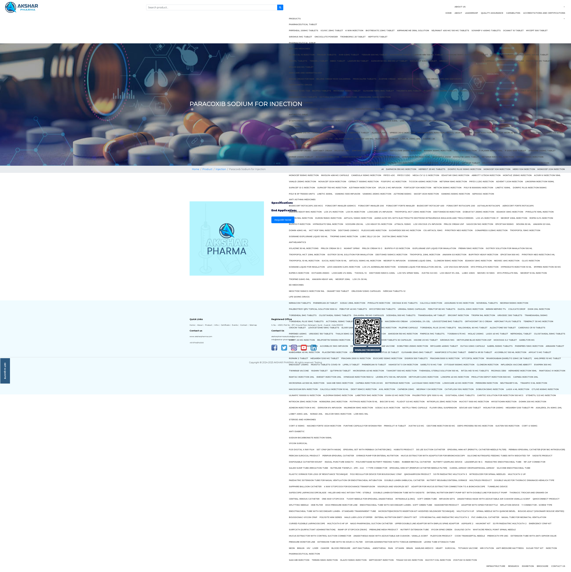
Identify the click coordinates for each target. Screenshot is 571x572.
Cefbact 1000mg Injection (363, 181)
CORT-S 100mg (297, 426)
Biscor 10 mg (387, 401)
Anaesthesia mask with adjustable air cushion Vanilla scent (493, 499)
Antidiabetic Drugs (300, 84)
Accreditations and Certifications (544, 13)
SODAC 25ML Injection (352, 303)
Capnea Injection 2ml (525, 377)
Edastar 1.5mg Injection (455, 175)
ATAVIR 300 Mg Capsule (481, 61)
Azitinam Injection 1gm (362, 187)
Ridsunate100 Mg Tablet (370, 109)
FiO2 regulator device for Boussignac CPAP (376, 474)
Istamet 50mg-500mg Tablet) (440, 91)
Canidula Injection (427, 163)
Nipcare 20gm (405, 79)
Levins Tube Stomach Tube (439, 542)
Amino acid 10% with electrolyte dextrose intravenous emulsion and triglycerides (423, 218)
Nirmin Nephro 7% (496, 309)
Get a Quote (5, 371)
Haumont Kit (483, 523)
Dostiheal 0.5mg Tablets (460, 395)
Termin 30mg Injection (325, 560)
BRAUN (300, 548)
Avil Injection (387, 389)
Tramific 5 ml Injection (533, 383)
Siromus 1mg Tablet (300, 36)
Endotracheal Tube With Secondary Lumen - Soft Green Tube (396, 505)
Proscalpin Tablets (364, 79)
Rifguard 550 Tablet (547, 121)
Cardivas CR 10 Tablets (531, 327)
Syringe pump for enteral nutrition (377, 455)
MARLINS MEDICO (424, 548)
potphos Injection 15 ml (364, 401)
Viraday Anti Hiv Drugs (452, 61)
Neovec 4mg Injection (506, 260)
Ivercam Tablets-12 (394, 291)
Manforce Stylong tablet (450, 352)
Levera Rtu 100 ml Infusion (391, 377)
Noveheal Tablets (487, 303)
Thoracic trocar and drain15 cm (528, 492)
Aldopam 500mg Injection (338, 395)
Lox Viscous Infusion (456, 267)
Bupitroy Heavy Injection (483, 254)
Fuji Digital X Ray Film (301, 449)
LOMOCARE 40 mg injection (458, 383)
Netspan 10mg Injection (453, 181)
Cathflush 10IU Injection (459, 389)
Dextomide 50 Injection (446, 212)
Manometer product (446, 505)
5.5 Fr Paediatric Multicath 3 (450, 474)
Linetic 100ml (502, 187)
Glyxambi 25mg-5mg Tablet (417, 352)
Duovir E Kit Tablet (501, 54)
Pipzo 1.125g (403, 175)
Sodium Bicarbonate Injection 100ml (310, 437)
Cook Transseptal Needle (470, 536)
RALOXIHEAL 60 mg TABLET (472, 327)
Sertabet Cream (322, 150)
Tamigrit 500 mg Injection (401, 370)
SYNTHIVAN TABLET (400, 54)
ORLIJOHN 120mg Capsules (366, 291)
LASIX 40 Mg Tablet (497, 333)
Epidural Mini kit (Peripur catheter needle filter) (418, 468)
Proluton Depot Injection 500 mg (491, 377)
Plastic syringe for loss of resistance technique (318, 474)
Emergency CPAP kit (540, 523)
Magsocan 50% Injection (303, 389)
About (458, 13)
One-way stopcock (333, 499)
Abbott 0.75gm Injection (486, 175)
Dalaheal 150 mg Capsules (369, 315)
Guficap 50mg (380, 150)
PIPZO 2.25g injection (481, 181)
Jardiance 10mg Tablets (303, 97)
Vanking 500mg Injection (455, 194)
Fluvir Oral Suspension (443, 407)
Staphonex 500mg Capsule (304, 121)
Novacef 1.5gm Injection (332, 181)
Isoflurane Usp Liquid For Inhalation (434, 248)
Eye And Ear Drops (451, 79)
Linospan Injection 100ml (539, 181)
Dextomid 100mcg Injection (391, 254)
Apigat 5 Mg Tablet (540, 352)
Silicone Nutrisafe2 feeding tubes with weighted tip (498, 455)
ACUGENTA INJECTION (327, 157)
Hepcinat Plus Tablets (507, 321)
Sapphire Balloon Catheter (305, 486)
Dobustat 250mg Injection (478, 212)
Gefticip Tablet (471, 163)
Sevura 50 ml (523, 224)
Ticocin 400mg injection (423, 181)
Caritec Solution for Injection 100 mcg (500, 395)
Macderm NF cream (300, 150)
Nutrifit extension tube (414, 529)
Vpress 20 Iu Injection (402, 132)
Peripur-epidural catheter (338, 455)
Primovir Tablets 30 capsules (394, 340)
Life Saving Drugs (299, 297)
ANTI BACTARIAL (361, 548)
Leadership (471, 13)
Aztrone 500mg (402, 194)
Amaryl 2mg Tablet (470, 91)
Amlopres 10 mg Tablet (547, 358)
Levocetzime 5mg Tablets (447, 321)
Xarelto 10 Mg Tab (431, 364)
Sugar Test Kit (534, 548)
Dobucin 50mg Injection (490, 389)
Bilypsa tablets (321, 91)
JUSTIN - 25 (429, 139)
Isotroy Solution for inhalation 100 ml (509, 248)
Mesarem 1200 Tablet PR (519, 407)
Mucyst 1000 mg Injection (474, 401)
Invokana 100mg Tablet (347, 91)
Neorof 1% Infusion (394, 260)
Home (448, 13)
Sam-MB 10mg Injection (340, 383)
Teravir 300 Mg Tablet (374, 54)
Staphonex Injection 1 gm (337, 121)
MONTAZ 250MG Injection (517, 175)
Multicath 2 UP (517, 474)
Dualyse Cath (462, 529)
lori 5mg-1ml (361, 414)
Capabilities (513, 13)
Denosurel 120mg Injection (375, 97)
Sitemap (253, 325)
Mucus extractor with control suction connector (320, 536)
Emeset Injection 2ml (329, 377)
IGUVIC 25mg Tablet (332, 30)
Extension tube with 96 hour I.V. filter (340, 542)
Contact (243, 325)
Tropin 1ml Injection (483, 315)
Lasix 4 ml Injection (517, 389)
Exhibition (528, 566)
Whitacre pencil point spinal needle (494, 529)
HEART (439, 548)
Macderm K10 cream (396, 321)
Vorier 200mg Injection (529, 157)
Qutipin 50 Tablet (340, 370)
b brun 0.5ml (390, 121)
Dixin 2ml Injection (539, 309)
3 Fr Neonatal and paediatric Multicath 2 (444, 517)
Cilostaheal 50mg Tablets (549, 333)
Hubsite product (404, 449)
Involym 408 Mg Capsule (335, 175)
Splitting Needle (299, 505)
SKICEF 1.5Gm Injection (426, 194)
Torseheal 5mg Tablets (303, 315)
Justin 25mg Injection (395, 236)
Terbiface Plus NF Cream (355, 157)
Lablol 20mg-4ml (410, 139)
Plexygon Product (441, 536)
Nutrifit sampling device (447, 462)
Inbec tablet (337, 61)
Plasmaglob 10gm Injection (369, 163)
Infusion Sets (447, 499)
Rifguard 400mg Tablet (444, 346)
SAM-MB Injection (299, 560)
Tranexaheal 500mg (536, 315)
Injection (551, 548)
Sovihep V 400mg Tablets (486, 30)
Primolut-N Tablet (395, 426)
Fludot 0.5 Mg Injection (411, 401)
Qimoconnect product (546, 499)
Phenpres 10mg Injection (529, 346)
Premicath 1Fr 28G (497, 536)
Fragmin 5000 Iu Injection (444, 358)
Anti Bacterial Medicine (303, 144)
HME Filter (317, 505)
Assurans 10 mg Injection (459, 303)
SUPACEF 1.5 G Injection (302, 187)
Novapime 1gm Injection (386, 157)
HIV (308, 548)
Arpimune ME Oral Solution (413, 30)
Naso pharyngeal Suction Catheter (371, 523)
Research (513, 566)
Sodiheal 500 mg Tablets (400, 315)
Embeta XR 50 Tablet (480, 352)
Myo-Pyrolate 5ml (507, 273)
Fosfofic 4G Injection (393, 181)
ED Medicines (296, 285)
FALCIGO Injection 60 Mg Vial (336, 109)
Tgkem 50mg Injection (301, 163)
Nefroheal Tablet (521, 333)
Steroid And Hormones (302, 419)
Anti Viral (295, 126)
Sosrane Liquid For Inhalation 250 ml (420, 267)
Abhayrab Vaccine (384, 346)
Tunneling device (497, 486)
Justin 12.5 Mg (416, 426)
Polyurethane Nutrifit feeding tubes (378, 462)
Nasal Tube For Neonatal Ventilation (524, 517)
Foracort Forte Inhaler (400, 205)
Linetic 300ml (325, 194)
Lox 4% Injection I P (487, 218)
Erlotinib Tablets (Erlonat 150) (500, 163)
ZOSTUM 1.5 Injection (465, 560)
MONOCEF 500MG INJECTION (304, 175)
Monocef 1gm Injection (497, 169)
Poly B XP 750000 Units (302, 194)
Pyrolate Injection (379, 303)
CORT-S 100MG (529, 426)
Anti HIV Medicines (299, 48)
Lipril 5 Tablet (351, 364)
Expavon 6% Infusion (330, 407)
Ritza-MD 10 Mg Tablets (475, 370)
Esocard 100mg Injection (387, 358)
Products (295, 18)
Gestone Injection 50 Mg (440, 426)
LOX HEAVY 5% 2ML (450, 273)
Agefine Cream (387, 79)
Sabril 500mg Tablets (500, 346)
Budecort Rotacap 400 (430, 205)
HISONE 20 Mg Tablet (426, 340)
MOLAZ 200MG (476, 333)
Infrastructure (495, 566)
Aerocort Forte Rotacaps (518, 205)
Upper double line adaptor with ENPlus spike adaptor (427, 523)
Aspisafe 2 (467, 523)
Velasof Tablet (344, 139)
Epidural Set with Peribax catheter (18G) (367, 449)
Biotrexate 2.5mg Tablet (380, 30)
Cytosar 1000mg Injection (459, 364)
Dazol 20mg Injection (470, 309)
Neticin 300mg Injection (447, 187)
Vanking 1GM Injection (400, 163)
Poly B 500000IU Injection (478, 187)
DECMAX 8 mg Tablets (405, 303)
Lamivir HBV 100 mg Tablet (428, 54)
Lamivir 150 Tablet (358, 61)
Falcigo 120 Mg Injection (400, 109)
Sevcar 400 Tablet (470, 407)
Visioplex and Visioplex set (393, 486)
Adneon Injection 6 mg (302, 407)
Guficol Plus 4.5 (450, 163)
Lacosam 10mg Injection (426, 383)
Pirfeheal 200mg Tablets (303, 30)
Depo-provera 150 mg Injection (475, 426)
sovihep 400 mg (364, 139)
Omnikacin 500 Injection (416, 157)
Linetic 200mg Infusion (413, 121)
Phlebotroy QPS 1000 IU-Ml (427, 395)
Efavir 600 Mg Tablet (301, 67)
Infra (216, 325)
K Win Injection (354, 30)
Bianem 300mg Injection (437, 150)
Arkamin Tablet (555, 346)
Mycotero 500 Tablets (382, 309)
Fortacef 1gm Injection (417, 187)
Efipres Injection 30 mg (547, 267)
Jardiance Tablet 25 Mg (498, 91)
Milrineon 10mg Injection (358, 407)
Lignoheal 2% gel (420, 321)
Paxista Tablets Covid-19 (325, 364)
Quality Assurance (492, 13)
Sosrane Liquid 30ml (420, 260)
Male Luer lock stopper (358, 517)
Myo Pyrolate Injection (484, 267)
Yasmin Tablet (319, 370)
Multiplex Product (480, 480)
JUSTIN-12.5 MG (429, 273)
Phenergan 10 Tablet (374, 364)
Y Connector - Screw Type (537, 505)
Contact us (558, 566)
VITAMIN (399, 548)
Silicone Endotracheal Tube (513, 468)
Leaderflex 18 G (474, 462)
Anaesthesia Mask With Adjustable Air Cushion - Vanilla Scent (390, 536)
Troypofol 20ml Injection (425, 254)
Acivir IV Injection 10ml (547, 175)
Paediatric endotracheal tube (503, 462)
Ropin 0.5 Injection (530, 132)
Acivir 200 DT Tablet (335, 132)
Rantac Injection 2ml (301, 377)
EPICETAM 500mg (504, 224)
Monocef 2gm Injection (551, 169)
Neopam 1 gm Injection (429, 389)
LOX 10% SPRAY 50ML (408, 273)
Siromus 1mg (447, 340)
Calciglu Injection (431, 303)
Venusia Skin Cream (427, 79)
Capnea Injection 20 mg (369, 383)
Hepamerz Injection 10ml (522, 370)
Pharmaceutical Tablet (303, 24)
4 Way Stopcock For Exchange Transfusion (349, 486)
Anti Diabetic (297, 431)
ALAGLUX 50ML (379, 132)
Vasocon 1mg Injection (479, 224)
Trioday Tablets (326, 54)
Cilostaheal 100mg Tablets (335, 315)
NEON (292, 548)
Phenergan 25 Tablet (325, 303)
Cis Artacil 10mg (433, 230)
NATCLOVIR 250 (324, 139)
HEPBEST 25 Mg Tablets (432, 169)
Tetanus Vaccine (468, 548)
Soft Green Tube (427, 499)
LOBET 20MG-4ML (298, 414)
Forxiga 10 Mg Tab (299, 91)
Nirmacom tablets (300, 303)
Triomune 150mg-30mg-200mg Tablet (467, 54)
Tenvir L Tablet (319, 61)
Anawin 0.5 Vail (542, 224)
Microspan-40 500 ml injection (306, 383)
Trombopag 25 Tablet (353, 36)
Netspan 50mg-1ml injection (498, 157)
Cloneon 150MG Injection (448, 260)
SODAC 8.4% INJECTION (387, 407)
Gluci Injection (531, 260)
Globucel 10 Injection (301, 54)
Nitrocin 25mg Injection (303, 401)
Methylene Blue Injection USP (474, 340)
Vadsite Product (542, 455)
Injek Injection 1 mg (485, 132)
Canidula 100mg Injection (366, 175)
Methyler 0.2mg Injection (423, 377)
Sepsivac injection (483, 194)
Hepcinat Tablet (359, 132)
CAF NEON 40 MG (508, 132)
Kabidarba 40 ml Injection (304, 352)
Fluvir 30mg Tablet (386, 139)
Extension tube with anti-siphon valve (533, 536)
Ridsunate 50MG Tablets (303, 109)
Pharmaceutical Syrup (302, 43)
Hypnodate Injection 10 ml (516, 267)
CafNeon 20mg (405, 389)
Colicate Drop (516, 309)
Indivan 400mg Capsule (510, 61)
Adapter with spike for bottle (479, 505)
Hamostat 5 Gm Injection (403, 364)
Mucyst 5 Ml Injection (438, 560)
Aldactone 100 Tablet (503, 327)
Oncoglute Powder (326, 36)
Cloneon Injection (487, 364)
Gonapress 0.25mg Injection (491, 230)
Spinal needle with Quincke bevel (496, 511)
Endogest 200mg (299, 364)
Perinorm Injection (487, 383)
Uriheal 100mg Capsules (412, 309)
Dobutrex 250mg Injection (412, 346)
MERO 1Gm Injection (524, 169)
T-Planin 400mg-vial (491, 150)
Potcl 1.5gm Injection (459, 132)
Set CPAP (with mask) (329, 449)
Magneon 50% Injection (431, 132)
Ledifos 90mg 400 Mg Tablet (531, 54)
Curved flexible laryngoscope (307, 523)
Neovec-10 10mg (486, 273)
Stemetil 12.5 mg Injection (541, 395)
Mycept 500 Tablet (537, 30)
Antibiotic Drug (298, 114)
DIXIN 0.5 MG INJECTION (397, 395)
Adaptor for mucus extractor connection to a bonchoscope (448, 486)
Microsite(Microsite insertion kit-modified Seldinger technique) (416, 511)
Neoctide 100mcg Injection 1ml (306, 291)
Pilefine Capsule (408, 327)
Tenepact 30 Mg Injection (538, 321)
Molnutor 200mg (493, 407)
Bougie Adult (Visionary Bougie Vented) (541, 511)
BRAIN (409, 548)
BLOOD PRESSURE (340, 548)
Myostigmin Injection (503, 401)
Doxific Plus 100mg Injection (464, 169)
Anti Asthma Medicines (302, 199)
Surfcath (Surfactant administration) (312, 529)
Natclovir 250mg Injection (406, 150)
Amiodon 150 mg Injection (403, 333)
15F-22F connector (534, 462)
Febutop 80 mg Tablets (441, 309)
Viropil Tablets (298, 61)
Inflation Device (509, 505)
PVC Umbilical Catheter (485, 517)
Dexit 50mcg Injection (364, 389)
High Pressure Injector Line (341, 505)
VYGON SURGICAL (298, 443)
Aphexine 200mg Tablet (542, 150)
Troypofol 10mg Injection (525, 230)
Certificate (225, 325)
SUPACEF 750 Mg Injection (332, 187)
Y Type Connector (376, 468)
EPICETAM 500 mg (510, 254)
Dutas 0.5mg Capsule (472, 346)
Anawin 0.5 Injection (454, 254)
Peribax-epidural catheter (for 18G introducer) (537, 449)
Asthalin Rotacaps (488, 205)
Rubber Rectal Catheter (416, 462)
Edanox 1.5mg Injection (510, 212)
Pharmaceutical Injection (304, 554)
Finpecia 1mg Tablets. (432, 333)
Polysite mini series (331, 517)
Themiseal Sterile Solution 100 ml (439, 370)
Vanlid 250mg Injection (302, 181)
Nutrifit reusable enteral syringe (447, 480)
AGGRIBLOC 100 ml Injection (510, 352)
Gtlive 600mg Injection (545, 389)
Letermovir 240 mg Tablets (305, 132)
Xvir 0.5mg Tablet (349, 54)
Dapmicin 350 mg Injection (401, 169)
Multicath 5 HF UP (337, 523)
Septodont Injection (381, 560)
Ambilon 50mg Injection (535, 163)
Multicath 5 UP (465, 511)
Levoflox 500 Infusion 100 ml (516, 121)
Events (235, 325)
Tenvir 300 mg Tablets (539, 61)
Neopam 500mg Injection (514, 303)
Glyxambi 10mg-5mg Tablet (378, 91)
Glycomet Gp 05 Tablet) (528, 91)
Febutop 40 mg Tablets (353, 309)
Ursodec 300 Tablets (509, 315)
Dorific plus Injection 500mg (530, 187)
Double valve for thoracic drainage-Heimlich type (524, 480)
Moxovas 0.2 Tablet (505, 340)
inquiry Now (282, 219)
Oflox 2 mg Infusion (389, 187)
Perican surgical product (304, 455)
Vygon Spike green (441, 529)
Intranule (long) (405, 499)
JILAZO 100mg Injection (353, 560)
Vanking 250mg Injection (377, 194)
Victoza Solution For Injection (338, 97)
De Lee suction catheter (430, 449)
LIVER (315, 548)
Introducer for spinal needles (487, 474)
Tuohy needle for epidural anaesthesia (369, 499)
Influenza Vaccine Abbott (516, 364)
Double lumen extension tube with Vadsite (398, 492)
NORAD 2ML (316, 414)
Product (207, 169)
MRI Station (487, 548)
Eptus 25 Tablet (389, 352)
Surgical (450, 548)
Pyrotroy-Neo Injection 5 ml (538, 254)
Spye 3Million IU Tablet (367, 121)
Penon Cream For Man (301, 79)
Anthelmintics (297, 242)
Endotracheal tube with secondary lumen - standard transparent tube (332, 511)
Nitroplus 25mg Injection (442, 401)
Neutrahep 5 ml (509, 383)
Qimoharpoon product (417, 474)
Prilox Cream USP (454, 224)
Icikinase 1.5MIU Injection (364, 352)
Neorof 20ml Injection (514, 218)
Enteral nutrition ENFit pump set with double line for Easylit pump (467, 492)
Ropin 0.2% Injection (541, 218)
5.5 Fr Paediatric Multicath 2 (510, 523)
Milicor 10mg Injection (338, 414)
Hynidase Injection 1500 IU (358, 377)
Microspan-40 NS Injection (368, 370)
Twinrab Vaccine (299, 370)
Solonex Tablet (488, 121)
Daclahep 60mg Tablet (423, 61)
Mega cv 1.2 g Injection (426, 175)
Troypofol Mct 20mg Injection (413, 212)
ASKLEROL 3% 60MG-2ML (549, 407)
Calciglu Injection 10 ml (334, 389)
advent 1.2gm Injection (509, 181)
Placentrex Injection (334, 352)
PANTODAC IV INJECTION (552, 370)
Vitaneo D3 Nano (553, 132)
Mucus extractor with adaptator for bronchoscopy (433, 455)
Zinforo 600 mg (361, 150)
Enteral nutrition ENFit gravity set (396, 517)
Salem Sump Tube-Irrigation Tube (308, 468)
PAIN (390, 548)
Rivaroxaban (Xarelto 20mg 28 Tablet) (509, 358)
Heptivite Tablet (378, 36)
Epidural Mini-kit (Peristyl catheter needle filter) (476, 449)
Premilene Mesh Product (383, 529)
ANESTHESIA (379, 548)
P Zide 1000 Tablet (515, 150)
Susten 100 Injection (507, 426)
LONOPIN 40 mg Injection (455, 377)
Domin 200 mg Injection (532, 401)
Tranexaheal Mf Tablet (431, 315)
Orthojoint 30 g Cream (478, 321)
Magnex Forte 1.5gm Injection (324, 426)
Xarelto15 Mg (527, 340)
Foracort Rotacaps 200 (461, 205)
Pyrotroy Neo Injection (459, 230)
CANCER (325, 548)
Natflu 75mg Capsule (414, 407)
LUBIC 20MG (468, 273)
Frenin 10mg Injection (470, 248)
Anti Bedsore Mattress (510, 548)
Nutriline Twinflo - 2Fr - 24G (347, 468)
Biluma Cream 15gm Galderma (333, 79)
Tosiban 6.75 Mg (456, 333)
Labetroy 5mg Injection (369, 395)
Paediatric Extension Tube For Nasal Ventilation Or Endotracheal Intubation (335, 480)
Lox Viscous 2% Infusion (427, 224)
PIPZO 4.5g (389, 175)
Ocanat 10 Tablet (513, 30)
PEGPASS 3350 (498, 370)
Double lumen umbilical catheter (404, 480)
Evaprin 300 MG (542, 364)
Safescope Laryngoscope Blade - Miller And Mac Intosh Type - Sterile (330, 492)
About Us (460, 6)
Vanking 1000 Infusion (347, 194)
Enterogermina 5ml (440, 121)
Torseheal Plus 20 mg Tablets (438, 327)
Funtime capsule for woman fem (362, 426)
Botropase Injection (397, 383)
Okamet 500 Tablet (338, 291)
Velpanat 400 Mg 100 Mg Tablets (450, 30)
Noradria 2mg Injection (333, 401)
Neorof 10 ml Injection (533, 273)
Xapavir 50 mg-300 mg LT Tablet (389, 61)
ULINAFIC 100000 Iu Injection (305, 395)
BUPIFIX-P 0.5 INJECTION (397, 248)
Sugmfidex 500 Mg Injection (405, 230)
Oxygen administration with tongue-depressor (393, 542)
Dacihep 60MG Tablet (301, 139)
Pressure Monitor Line (302, 542)
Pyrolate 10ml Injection (539, 212)
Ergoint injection (458, 315)
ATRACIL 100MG (402, 224)
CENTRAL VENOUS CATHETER (304, 499)
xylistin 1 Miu (341, 150)
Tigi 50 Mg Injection (465, 150)
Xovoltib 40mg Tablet (466, 157)
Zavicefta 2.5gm (441, 157)
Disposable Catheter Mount (305, 462)
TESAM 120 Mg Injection (409, 560)
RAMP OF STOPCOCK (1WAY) (352, 529)
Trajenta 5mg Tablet (408, 91)
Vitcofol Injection (473, 358)
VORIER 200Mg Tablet (301, 157)
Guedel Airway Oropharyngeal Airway (472, 468)
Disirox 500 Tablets (416, 358)
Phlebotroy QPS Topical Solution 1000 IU (313, 309)
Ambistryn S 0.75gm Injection (334, 163)
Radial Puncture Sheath (339, 462)
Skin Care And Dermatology (305, 73)
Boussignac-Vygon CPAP (303, 517)
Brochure (542, 566)
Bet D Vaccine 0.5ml (465, 121)
